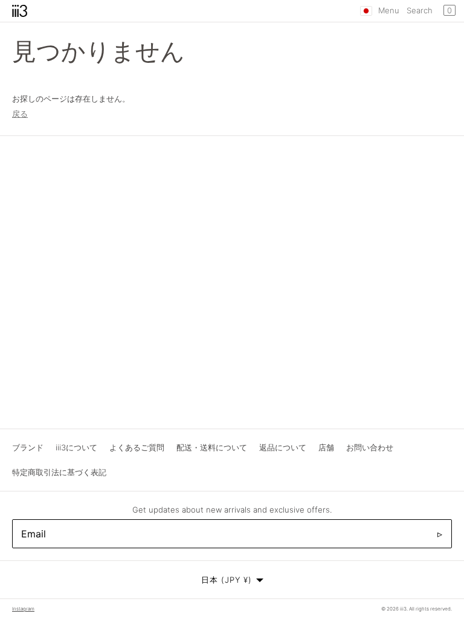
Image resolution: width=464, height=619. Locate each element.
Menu (388, 10)
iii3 (403, 609)
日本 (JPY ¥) (226, 580)
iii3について (76, 447)
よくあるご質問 (136, 447)
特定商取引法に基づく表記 (59, 472)
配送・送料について (211, 447)
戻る (20, 113)
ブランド (28, 447)
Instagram (23, 609)
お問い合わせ (369, 447)
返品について (282, 447)
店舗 (326, 447)
